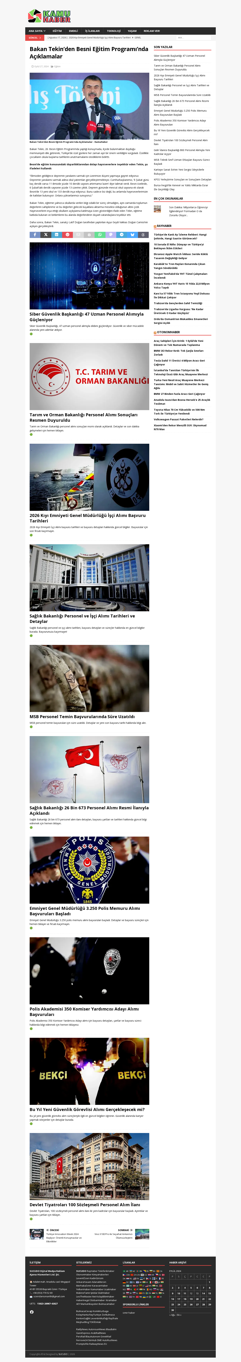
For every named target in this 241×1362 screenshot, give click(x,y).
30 (172, 1310)
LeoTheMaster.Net (86, 1296)
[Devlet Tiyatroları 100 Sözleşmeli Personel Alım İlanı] (89, 1166)
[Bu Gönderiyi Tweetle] (45, 235)
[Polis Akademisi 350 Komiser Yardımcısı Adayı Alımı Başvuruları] (89, 970)
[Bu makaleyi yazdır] (89, 235)
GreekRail (106, 1336)
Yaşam (132, 31)
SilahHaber (104, 1292)
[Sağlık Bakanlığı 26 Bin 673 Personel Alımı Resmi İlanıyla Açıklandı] (89, 769)
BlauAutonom (93, 1336)
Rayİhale (113, 1318)
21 (203, 1299)
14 (203, 1293)
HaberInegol (82, 1300)
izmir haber (129, 1312)
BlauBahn (111, 1329)
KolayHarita (82, 1314)
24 (178, 1304)
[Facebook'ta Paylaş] (35, 235)
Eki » (179, 1314)
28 (203, 1304)
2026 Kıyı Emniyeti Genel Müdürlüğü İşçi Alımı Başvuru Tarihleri (88, 518)
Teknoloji (114, 31)
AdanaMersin (99, 1281)
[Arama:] (193, 37)
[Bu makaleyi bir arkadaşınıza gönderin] (78, 235)
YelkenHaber (83, 1289)
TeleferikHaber (106, 1271)
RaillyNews (82, 1329)
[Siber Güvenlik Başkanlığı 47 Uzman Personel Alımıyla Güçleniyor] (89, 275)
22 (209, 1299)
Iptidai (94, 1292)
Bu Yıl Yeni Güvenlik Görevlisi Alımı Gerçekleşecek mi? (87, 1109)
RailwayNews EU (98, 1343)
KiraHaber (111, 1300)
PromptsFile (82, 1343)
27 (197, 1304)
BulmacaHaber (107, 1303)
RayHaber (164, 226)
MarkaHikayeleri (89, 1303)
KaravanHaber (100, 1285)
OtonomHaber (168, 332)
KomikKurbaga (101, 1311)
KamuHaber (97, 1289)
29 (209, 1304)
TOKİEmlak (95, 1322)
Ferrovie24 (82, 1340)
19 (191, 1299)
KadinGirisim (96, 1278)
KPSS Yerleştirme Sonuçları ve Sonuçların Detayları (182, 179)
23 (172, 1304)
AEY (78, 1303)
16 (172, 1299)
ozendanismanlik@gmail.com (49, 1296)
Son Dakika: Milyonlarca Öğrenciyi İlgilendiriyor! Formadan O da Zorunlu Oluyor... (188, 211)
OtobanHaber (97, 1300)
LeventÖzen (82, 1278)
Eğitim (57, 31)
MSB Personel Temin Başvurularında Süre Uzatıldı (82, 716)
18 (185, 1299)
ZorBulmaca (108, 1314)
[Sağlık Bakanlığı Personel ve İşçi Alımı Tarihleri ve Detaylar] (89, 577)
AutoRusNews (109, 1340)
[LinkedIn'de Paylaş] (56, 235)
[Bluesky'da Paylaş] (132, 235)
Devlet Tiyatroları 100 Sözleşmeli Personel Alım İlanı (85, 1204)
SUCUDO (81, 1271)
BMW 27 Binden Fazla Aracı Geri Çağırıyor (179, 394)
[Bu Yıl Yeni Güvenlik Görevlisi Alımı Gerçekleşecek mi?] (89, 1071)
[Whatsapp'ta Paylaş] (100, 235)
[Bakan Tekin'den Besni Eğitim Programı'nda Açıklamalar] (89, 137)
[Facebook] (32, 1312)
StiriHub (92, 1340)
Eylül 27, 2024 (42, 66)
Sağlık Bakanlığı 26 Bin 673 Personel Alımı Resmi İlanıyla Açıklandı (89, 810)
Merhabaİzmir (83, 1285)
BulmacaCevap (84, 1311)
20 (197, 1299)
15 (209, 1293)
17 (178, 1299)
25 (185, 1304)
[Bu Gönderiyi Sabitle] (67, 235)
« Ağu (172, 1314)
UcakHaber (110, 1289)
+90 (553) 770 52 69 (42, 1292)
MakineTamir (83, 1292)
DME (99, 1340)
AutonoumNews (97, 1329)
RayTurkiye (95, 1314)
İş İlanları (92, 31)
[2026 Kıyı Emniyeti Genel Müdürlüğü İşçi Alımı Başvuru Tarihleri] (89, 477)
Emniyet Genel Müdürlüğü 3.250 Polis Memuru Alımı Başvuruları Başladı (85, 911)
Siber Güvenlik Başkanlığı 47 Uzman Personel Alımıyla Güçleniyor (87, 316)
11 (185, 1293)
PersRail (80, 1336)
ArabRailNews (98, 1333)
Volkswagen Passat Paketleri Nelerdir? (178, 419)
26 (191, 1304)
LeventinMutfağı (99, 1318)
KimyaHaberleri (100, 1274)
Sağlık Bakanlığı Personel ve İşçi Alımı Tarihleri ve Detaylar (82, 618)
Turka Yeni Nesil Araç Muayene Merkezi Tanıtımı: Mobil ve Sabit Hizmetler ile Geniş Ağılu (181, 384)
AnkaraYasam (83, 1281)
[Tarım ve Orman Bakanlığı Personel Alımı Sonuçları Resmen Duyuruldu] (89, 376)
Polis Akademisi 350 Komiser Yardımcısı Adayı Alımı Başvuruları (84, 1011)
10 (178, 1293)
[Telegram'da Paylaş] (121, 235)
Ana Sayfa (36, 31)
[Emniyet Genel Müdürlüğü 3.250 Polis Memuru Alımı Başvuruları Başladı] (89, 870)
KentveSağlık (83, 1318)
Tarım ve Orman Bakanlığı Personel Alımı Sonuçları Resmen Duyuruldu (84, 417)
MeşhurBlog (82, 1322)
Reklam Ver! (152, 31)
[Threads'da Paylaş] (143, 235)
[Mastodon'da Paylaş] (111, 235)
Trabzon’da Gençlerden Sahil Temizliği (178, 303)
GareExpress (83, 1333)
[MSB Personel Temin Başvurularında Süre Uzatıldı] (89, 678)
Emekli (73, 31)
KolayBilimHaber (105, 1296)
